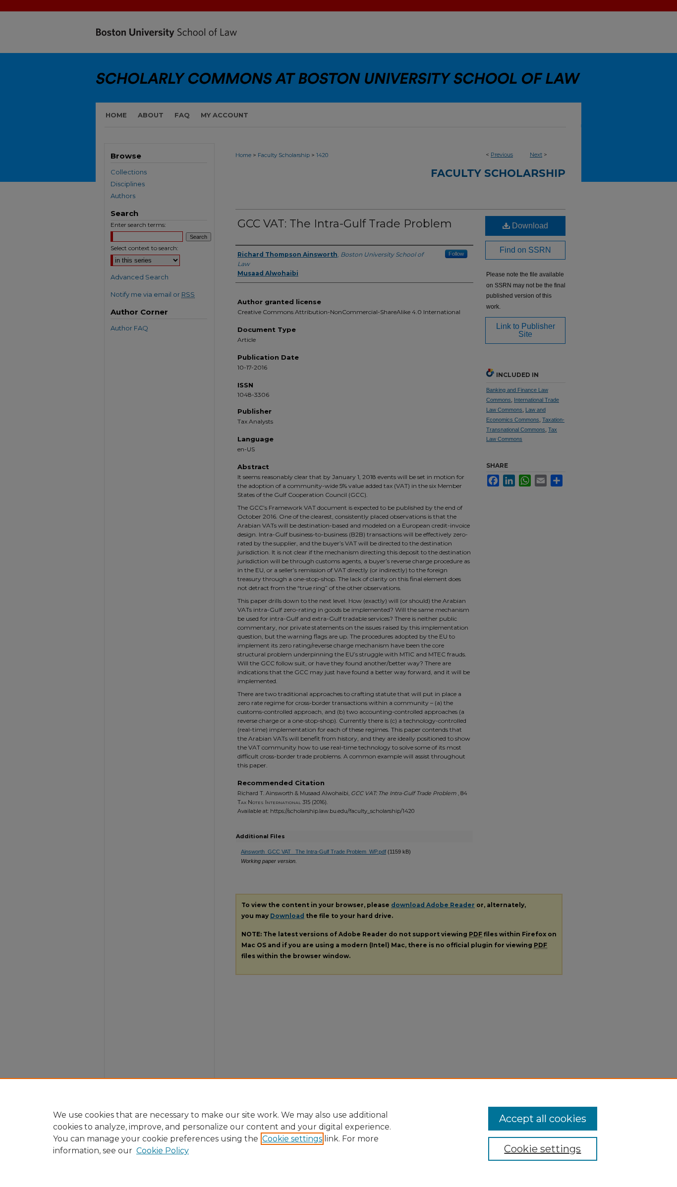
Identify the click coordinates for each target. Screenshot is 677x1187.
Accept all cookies (542, 1119)
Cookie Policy (162, 1150)
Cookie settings (292, 1138)
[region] (338, 1132)
